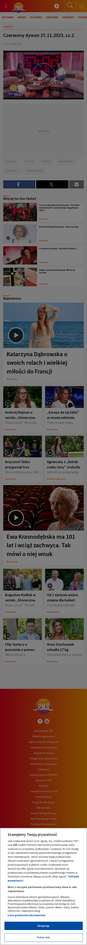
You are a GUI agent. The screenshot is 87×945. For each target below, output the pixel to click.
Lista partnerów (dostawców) (26, 915)
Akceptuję (43, 926)
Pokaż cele (43, 937)
